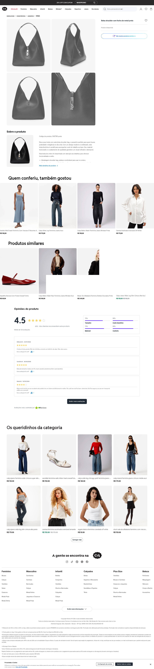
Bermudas (29, 584)
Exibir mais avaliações (77, 401)
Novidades (95, 9)
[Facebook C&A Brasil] (87, 561)
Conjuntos (58, 580)
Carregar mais (77, 540)
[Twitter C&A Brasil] (82, 561)
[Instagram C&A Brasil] (67, 561)
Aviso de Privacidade (21, 667)
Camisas (29, 580)
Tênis (85, 592)
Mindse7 (59, 9)
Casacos (5, 592)
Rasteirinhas (88, 584)
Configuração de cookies (105, 664)
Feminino (24, 9)
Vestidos (4, 584)
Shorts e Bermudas (61, 588)
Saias (3, 588)
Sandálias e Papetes (90, 588)
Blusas (4, 575)
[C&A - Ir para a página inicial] (5, 9)
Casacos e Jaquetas (120, 584)
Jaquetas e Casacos (33, 596)
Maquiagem (146, 580)
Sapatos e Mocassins (91, 580)
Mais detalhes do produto (48, 165)
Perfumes (145, 575)
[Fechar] (150, 664)
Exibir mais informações (75, 609)
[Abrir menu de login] (141, 9)
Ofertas (13, 9)
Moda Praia (5, 596)
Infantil (42, 9)
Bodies (57, 575)
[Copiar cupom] (94, 2)
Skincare (145, 584)
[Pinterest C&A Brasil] (77, 561)
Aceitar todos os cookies (124, 664)
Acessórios (146, 592)
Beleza (50, 9)
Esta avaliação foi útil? (23, 352)
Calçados (68, 9)
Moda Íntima (6, 601)
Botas (86, 575)
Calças (4, 580)
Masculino (33, 9)
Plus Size (117, 571)
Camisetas (29, 575)
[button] (119, 9)
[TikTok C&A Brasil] (72, 561)
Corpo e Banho (147, 588)
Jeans (86, 9)
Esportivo (78, 9)
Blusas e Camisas (119, 580)
